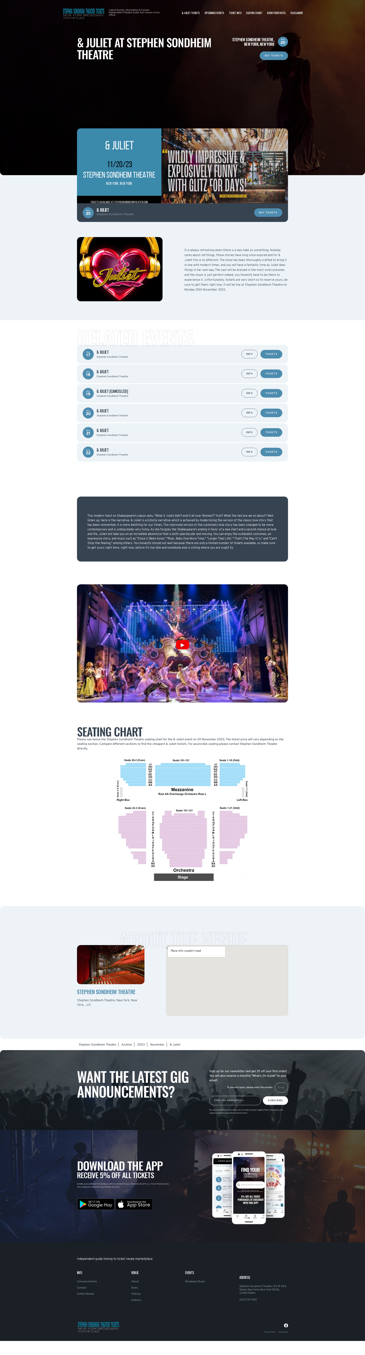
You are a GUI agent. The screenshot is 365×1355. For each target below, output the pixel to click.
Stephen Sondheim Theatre (97, 1045)
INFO (249, 354)
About (135, 1281)
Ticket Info (235, 13)
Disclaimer (296, 13)
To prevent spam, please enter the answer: (250, 1087)
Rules (134, 1287)
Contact (81, 1287)
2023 (141, 1045)
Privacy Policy (269, 1332)
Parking (135, 1294)
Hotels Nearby (85, 1294)
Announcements (87, 1281)
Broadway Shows (195, 1281)
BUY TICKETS (268, 212)
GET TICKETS (274, 55)
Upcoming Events (214, 13)
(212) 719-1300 (248, 1299)
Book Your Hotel (276, 13)
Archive (126, 1045)
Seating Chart (254, 13)
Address (136, 1300)
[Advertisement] (182, 86)
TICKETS (271, 354)
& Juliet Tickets (191, 13)
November (157, 1045)
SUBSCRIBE (275, 1100)
